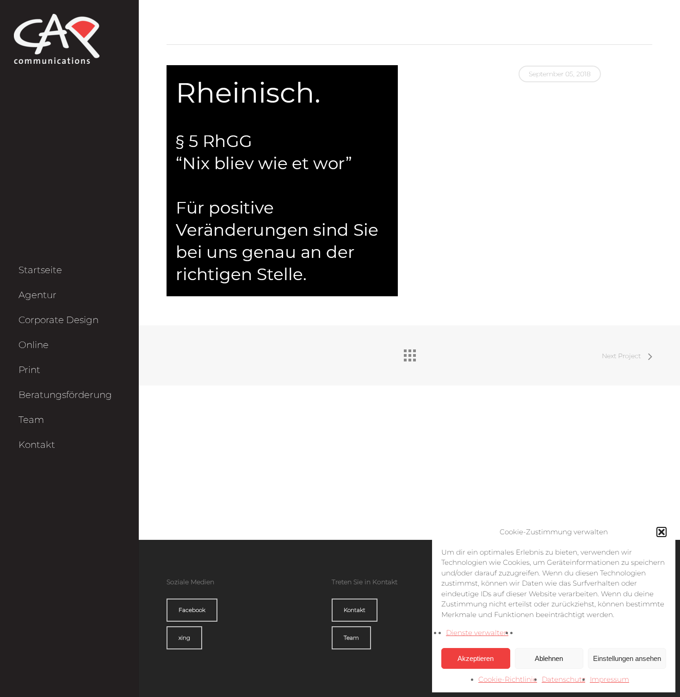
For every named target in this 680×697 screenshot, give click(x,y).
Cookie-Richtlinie (507, 679)
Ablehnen (549, 658)
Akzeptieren (475, 658)
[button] (661, 532)
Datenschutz (563, 679)
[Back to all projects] (409, 353)
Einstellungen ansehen (627, 658)
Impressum (609, 679)
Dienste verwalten (477, 632)
